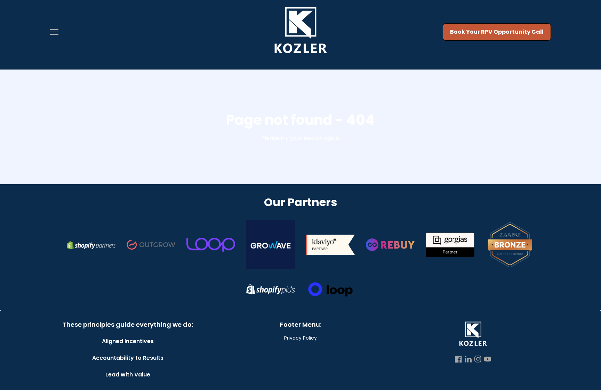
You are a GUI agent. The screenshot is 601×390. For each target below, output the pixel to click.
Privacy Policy (300, 337)
